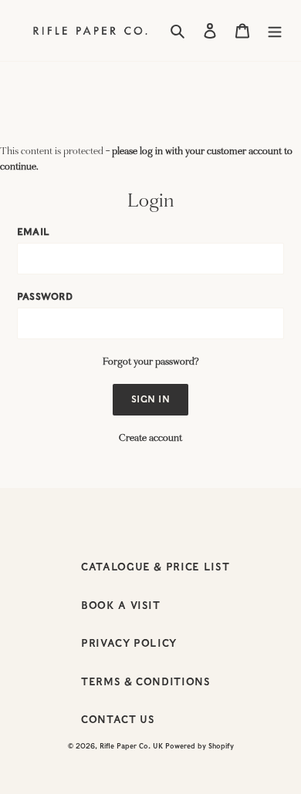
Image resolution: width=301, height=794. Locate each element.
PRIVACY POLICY (129, 643)
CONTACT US (118, 719)
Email (33, 231)
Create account (150, 437)
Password (45, 296)
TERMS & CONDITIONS (146, 682)
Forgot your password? (151, 361)
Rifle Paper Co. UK (131, 746)
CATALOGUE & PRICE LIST (155, 567)
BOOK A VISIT (121, 605)
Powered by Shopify (199, 746)
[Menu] (275, 31)
